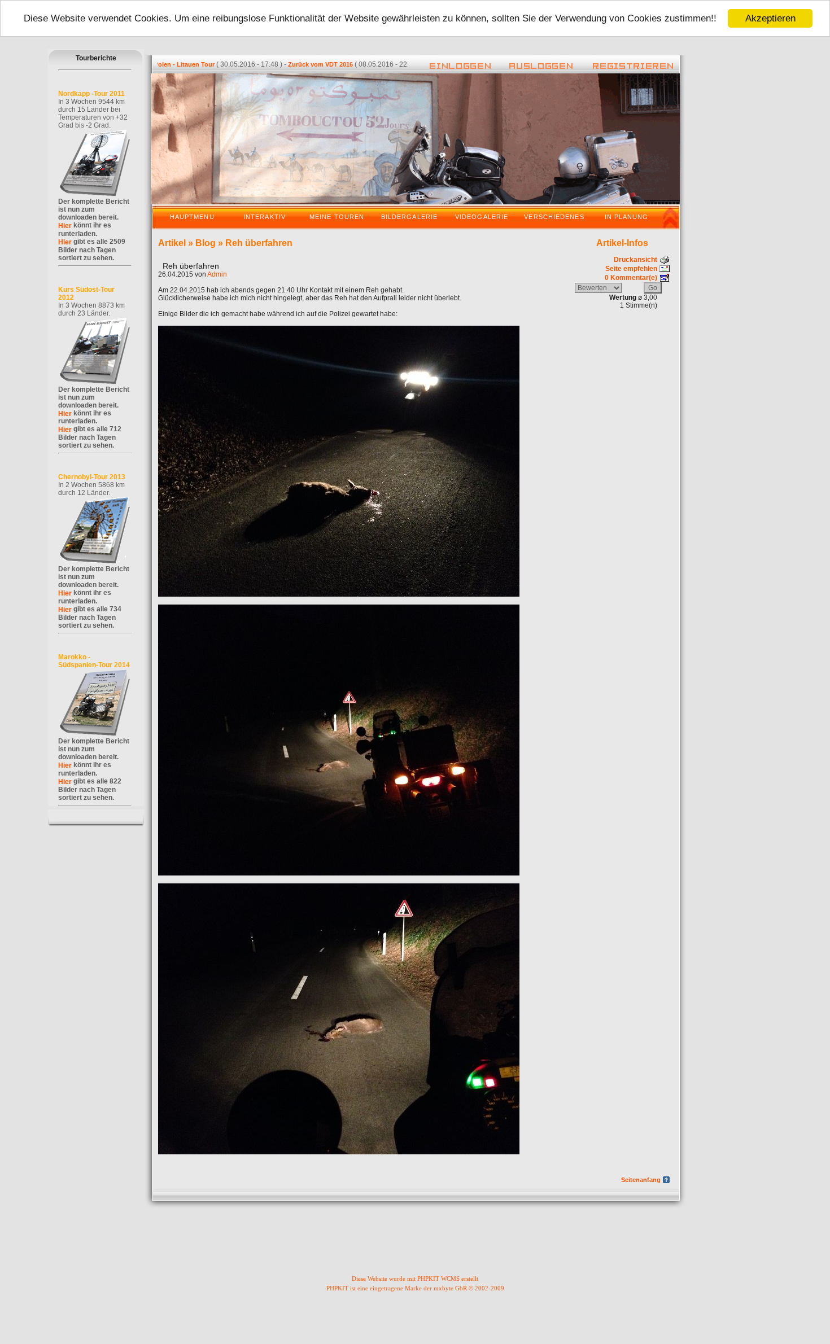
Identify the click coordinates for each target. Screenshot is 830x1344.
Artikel (172, 243)
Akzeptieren (770, 18)
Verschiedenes (554, 216)
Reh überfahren (258, 243)
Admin (217, 274)
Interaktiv (264, 216)
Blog (205, 243)
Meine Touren (336, 216)
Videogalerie (481, 216)
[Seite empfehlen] (664, 267)
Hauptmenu (192, 216)
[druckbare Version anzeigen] (664, 258)
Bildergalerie (409, 216)
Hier (65, 226)
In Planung (627, 216)
